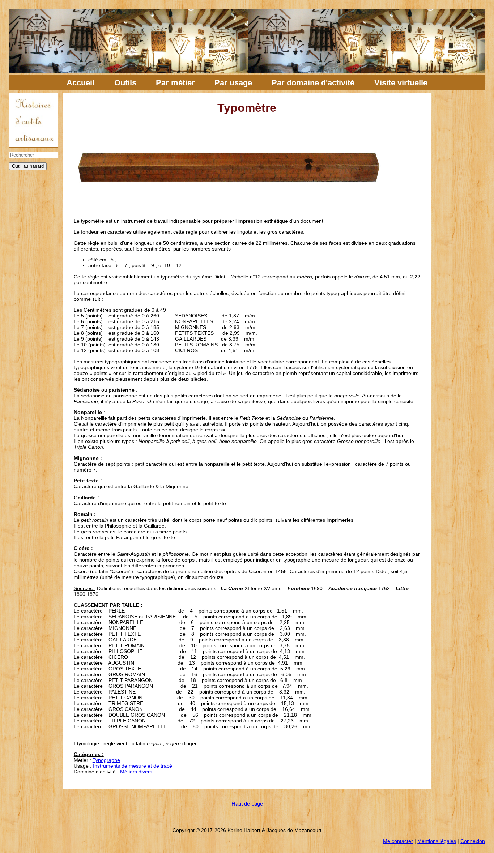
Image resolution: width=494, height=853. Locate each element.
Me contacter (398, 841)
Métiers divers (136, 772)
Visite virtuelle (400, 82)
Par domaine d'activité (313, 82)
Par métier (175, 82)
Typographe (106, 760)
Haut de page (247, 804)
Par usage (233, 82)
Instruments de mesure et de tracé (132, 766)
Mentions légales (436, 841)
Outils (125, 82)
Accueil (80, 82)
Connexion (472, 841)
